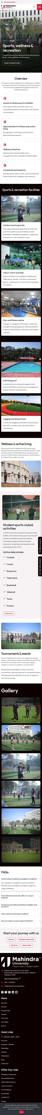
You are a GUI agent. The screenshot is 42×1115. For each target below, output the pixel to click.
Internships (4, 1048)
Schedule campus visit (26, 939)
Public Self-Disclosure (8, 1082)
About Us (4, 1003)
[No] (40, 1109)
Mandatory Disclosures (8, 1074)
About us (14, 945)
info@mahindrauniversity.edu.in (14, 986)
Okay (21, 1112)
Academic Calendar (7, 1044)
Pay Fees (4, 1041)
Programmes (5, 1010)
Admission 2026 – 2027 (11, 1037)
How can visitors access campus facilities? (17, 921)
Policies (3, 1101)
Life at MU (4, 1018)
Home (5, 41)
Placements (5, 1056)
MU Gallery (4, 1022)
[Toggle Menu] (39, 7)
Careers (11, 939)
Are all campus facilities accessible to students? (19, 879)
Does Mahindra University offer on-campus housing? (17, 897)
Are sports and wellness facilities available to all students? (19, 906)
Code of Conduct (6, 1086)
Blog (2, 1060)
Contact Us (4, 1063)
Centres (3, 1014)
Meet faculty (26, 945)
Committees (5, 1093)
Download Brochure (7, 1078)
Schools (3, 1007)
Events (3, 1026)
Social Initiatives (6, 1090)
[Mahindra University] (8, 7)
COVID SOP (5, 1097)
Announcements (9, 2)
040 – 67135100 (9, 982)
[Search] (34, 7)
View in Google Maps (11, 978)
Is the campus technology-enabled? (14, 914)
